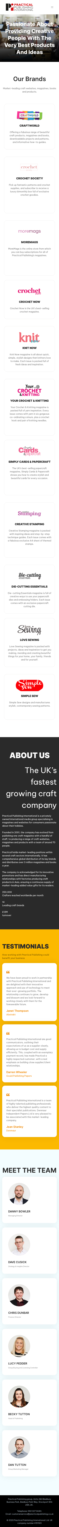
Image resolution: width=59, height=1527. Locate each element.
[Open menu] (52, 7)
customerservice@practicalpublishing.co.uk (33, 1514)
